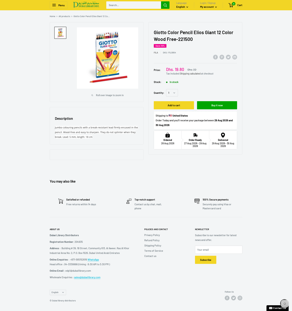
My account (207, 6)
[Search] (165, 5)
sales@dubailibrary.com (87, 277)
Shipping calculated (190, 73)
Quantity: (159, 92)
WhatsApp (93, 259)
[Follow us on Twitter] (233, 298)
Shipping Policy (152, 245)
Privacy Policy (152, 235)
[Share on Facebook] (215, 56)
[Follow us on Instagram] (240, 298)
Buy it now (217, 105)
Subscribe (205, 259)
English (55, 292)
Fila (156, 52)
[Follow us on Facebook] (227, 298)
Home (52, 16)
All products (64, 16)
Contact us (150, 255)
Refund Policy (152, 240)
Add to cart (174, 105)
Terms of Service (153, 250)
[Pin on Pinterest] (222, 56)
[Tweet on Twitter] (228, 56)
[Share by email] (234, 56)
